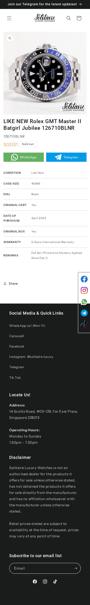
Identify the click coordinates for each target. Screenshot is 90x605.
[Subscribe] (75, 568)
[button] (9, 18)
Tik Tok (15, 378)
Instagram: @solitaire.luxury (31, 357)
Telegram (16, 367)
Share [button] (13, 283)
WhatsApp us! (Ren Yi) (27, 326)
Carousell (16, 336)
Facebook (16, 346)
